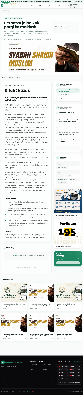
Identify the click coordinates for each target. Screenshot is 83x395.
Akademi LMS (47, 367)
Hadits (73, 179)
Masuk (17, 256)
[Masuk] (81, 5)
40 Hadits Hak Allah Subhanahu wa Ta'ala (66, 163)
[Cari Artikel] (65, 5)
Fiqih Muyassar (62, 179)
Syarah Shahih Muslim (13, 77)
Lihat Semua (67, 148)
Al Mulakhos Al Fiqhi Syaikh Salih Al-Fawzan (66, 171)
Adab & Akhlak (62, 167)
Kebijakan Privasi (48, 364)
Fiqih (68, 175)
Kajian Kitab (62, 182)
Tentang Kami (34, 364)
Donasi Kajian (34, 367)
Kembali (6, 12)
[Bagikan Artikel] (67, 26)
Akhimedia (29, 391)
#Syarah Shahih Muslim (13, 18)
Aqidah (60, 175)
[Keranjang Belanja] (68, 5)
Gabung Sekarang (68, 263)
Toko (31, 369)
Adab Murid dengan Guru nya (51, 1)
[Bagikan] (25, 308)
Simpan (60, 30)
